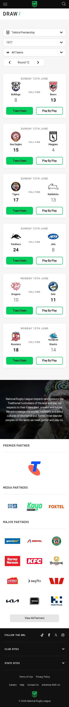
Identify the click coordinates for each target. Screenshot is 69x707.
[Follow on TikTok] (42, 635)
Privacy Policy (43, 676)
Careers (13, 684)
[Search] (64, 4)
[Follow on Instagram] (62, 635)
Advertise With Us (51, 684)
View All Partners (34, 618)
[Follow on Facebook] (49, 635)
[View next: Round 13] (39, 62)
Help (22, 684)
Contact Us (33, 684)
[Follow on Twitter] (56, 635)
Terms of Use (26, 676)
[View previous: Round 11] (7, 62)
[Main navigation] (5, 4)
